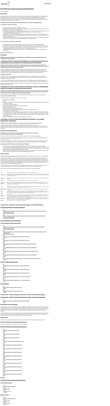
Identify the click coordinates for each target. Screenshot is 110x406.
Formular (38, 136)
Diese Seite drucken (47, 3)
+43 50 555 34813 (6, 388)
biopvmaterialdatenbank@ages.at (16, 137)
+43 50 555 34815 (6, 401)
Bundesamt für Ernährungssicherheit (8, 156)
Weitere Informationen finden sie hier (7, 52)
